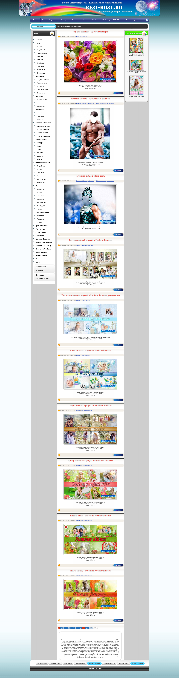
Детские (39, 46)
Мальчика (40, 116)
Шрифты (40, 156)
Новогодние (41, 73)
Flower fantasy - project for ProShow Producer (90, 570)
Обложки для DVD (43, 162)
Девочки (39, 119)
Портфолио (53, 20)
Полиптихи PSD (42, 252)
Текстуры (40, 143)
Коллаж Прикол (42, 133)
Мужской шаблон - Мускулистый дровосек (90, 98)
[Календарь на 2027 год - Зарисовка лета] (136, 95)
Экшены (39, 159)
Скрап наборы (41, 232)
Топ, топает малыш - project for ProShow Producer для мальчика (91, 295)
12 (87, 628)
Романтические (42, 53)
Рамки (44, 20)
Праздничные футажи (87, 245)
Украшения (40, 219)
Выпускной (40, 199)
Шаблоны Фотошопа (43, 123)
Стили (39, 149)
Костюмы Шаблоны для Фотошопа (85, 103)
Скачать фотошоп (42, 259)
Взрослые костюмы (44, 126)
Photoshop (106, 20)
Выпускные (41, 106)
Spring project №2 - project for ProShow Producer (90, 460)
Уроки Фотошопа (42, 226)
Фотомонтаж (40, 229)
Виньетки (86, 20)
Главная (36, 20)
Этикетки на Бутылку (44, 242)
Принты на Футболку (44, 249)
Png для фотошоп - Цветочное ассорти (90, 31)
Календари (65, 20)
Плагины (40, 153)
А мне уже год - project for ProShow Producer (90, 350)
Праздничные (41, 70)
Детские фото (41, 86)
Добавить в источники (139, 20)
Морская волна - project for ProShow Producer (91, 405)
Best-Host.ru (60, 26)
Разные (39, 209)
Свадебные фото (43, 79)
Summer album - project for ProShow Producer (90, 515)
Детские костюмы (43, 129)
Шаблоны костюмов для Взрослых (105, 103)
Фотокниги (76, 20)
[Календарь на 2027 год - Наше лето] (136, 69)
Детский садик (42, 99)
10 (81, 628)
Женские (40, 60)
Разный (39, 222)
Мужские (40, 56)
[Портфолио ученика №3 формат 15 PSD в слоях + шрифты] (136, 52)
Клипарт (129, 20)
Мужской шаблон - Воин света (91, 176)
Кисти (39, 146)
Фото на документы (43, 136)
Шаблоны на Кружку (43, 245)
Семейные (40, 63)
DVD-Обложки (118, 20)
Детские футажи (86, 300)
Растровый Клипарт (81, 36)
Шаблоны (96, 20)
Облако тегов (69, 26)
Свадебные (41, 50)
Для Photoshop (41, 139)
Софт (38, 262)
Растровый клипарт (43, 212)
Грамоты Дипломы (43, 239)
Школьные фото (42, 89)
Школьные (40, 66)
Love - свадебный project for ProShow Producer (90, 240)
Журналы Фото (41, 255)
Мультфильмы (42, 216)
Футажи (38, 186)
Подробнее (118, 93)
